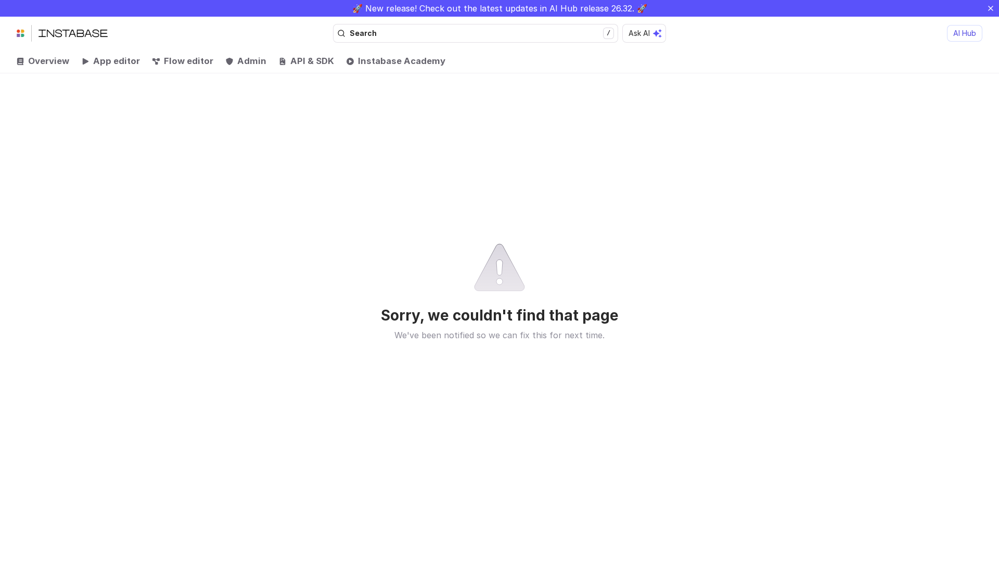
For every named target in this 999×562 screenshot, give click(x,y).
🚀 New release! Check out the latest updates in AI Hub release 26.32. (493, 8)
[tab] (42, 61)
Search (480, 33)
